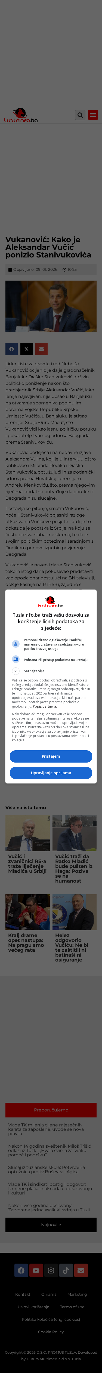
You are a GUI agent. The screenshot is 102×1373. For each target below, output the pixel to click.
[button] (51, 671)
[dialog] (51, 686)
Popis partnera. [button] (45, 706)
